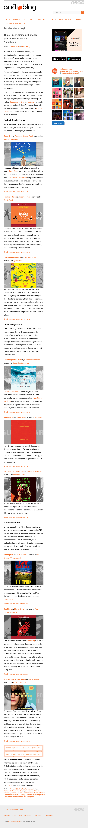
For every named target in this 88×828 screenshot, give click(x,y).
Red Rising (31, 641)
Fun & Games (41, 19)
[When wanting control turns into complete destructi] (79, 104)
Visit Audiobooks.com (15, 23)
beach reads (29, 791)
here (10, 785)
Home (6, 809)
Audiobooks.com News (62, 19)
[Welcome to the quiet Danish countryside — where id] (68, 82)
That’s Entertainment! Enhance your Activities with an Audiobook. (20, 38)
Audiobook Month (10, 791)
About (79, 19)
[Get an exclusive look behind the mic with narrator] (79, 82)
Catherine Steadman (32, 360)
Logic (39, 795)
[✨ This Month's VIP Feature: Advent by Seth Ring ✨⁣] (57, 82)
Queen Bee (8, 136)
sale (32, 796)
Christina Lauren (30, 257)
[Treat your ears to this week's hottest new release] (57, 93)
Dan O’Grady (9, 200)
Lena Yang (25, 46)
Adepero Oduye (19, 475)
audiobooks (20, 791)
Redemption (8, 555)
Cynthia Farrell (18, 261)
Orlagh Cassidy (16, 558)
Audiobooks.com (16, 809)
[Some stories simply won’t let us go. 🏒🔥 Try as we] (79, 115)
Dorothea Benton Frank (24, 136)
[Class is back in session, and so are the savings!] (68, 93)
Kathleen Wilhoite (20, 682)
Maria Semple (33, 679)
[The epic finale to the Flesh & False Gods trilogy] (79, 93)
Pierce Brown (19, 609)
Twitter (21, 102)
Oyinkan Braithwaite (34, 472)
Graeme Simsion (25, 197)
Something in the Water (13, 360)
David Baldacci (21, 555)
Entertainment (13, 795)
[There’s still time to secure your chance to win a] (57, 115)
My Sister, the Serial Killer (14, 472)
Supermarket (9, 417)
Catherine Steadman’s (12, 392)
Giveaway (22, 795)
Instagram (31, 102)
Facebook (14, 102)
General (13, 789)
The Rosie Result (10, 197)
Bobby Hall (21, 417)
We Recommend (13, 19)
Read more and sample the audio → (17, 191)
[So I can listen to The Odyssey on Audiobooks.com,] (68, 104)
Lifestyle (28, 19)
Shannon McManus (11, 139)
